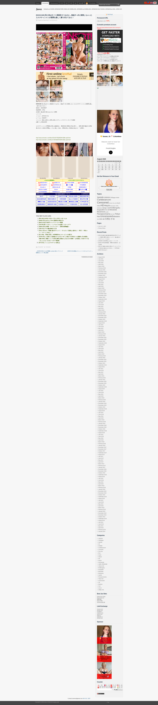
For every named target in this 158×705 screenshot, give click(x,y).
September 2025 (102, 277)
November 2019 (102, 405)
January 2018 (101, 445)
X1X (98, 219)
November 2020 (102, 383)
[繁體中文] (148, 2)
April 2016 (101, 484)
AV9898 (117, 197)
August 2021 (101, 366)
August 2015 (101, 498)
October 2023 (101, 319)
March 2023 (101, 332)
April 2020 (101, 396)
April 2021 (101, 374)
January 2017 (101, 467)
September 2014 (102, 518)
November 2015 (102, 493)
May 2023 (100, 328)
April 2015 (101, 505)
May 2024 (100, 306)
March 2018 (101, 441)
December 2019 (102, 403)
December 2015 (102, 491)
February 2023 (102, 334)
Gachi (118, 203)
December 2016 (102, 469)
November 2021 (102, 361)
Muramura (101, 212)
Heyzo (107, 205)
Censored (45, 3)
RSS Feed (110, 14)
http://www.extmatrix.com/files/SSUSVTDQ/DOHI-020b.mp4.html (53, 137)
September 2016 (102, 474)
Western (116, 216)
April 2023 (101, 330)
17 (98, 167)
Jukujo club (106, 208)
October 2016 (101, 473)
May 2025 (100, 284)
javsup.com (100, 610)
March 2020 (101, 398)
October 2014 (101, 516)
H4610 (98, 205)
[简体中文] (145, 2)
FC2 (62, 3)
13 (109, 166)
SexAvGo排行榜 (101, 602)
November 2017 (102, 449)
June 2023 (101, 326)
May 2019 (100, 416)
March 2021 (101, 376)
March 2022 (101, 354)
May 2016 (100, 482)
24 (98, 169)
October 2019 (101, 407)
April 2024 (101, 308)
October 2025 (101, 275)
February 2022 (102, 356)
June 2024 (101, 304)
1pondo (100, 197)
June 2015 (101, 502)
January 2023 (101, 335)
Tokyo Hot (100, 578)
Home (38, 3)
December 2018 (102, 425)
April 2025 (101, 286)
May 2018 (100, 438)
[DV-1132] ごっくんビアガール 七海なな (49, 242)
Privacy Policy (101, 228)
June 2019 (101, 414)
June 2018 (101, 436)
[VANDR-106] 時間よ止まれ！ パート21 (108, 240)
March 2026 (101, 266)
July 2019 (100, 412)
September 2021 (102, 365)
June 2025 (101, 282)
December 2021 (102, 359)
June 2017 (101, 458)
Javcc (39, 9)
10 (98, 166)
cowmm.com (100, 613)
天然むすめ (110, 219)
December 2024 (102, 293)
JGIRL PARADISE (102, 564)
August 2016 (101, 476)
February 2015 (102, 509)
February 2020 (102, 399)
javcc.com (56, 702)
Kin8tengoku (115, 208)
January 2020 (101, 401)
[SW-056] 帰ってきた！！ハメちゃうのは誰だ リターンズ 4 (54, 224)
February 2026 (102, 268)
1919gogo (112, 197)
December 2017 (102, 447)
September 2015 (102, 496)
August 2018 (101, 432)
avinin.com (99, 614)
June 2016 (101, 480)
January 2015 (101, 511)
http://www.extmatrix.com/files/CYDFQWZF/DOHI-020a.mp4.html (53, 139)
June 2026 (101, 260)
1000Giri (107, 197)
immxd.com (100, 618)
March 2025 (101, 288)
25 (102, 169)
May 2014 (100, 526)
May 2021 (100, 372)
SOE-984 (112, 214)
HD (67, 3)
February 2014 (102, 529)
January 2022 (101, 357)
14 (112, 166)
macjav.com (100, 609)
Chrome (110, 203)
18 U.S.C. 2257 (102, 226)
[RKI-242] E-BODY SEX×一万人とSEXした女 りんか (53, 218)
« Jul (98, 172)
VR (71, 3)
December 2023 (102, 315)
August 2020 (101, 388)
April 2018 (101, 440)
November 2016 (102, 471)
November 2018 (102, 427)
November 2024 (102, 295)
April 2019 (101, 418)
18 (102, 167)
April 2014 (101, 527)
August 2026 (101, 257)
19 (105, 167)
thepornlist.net (100, 598)
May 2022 (100, 350)
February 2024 (102, 312)
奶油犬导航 (99, 600)
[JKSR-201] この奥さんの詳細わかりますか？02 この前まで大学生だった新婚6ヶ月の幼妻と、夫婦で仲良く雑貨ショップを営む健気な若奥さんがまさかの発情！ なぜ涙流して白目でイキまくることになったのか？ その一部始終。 (64, 238)
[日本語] (155, 2)
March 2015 (101, 507)
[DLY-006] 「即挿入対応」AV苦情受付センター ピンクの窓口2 (55, 234)
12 (105, 166)
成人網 (81, 3)
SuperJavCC (46, 20)
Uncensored (54, 3)
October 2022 (101, 341)
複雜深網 (99, 599)
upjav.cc (99, 615)
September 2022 (102, 343)
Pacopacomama (103, 214)
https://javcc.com (102, 21)
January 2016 (101, 489)
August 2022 (101, 345)
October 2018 (101, 429)
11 (102, 166)
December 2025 (102, 271)
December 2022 (102, 337)
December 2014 (102, 513)
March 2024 (101, 310)
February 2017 (102, 465)
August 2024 (101, 301)
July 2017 (100, 456)
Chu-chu (114, 203)
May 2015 (100, 504)
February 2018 (102, 443)
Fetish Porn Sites (101, 596)
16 (119, 166)
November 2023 (102, 317)
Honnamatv (112, 205)
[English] (152, 2)
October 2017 (101, 451)
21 (112, 167)
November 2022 (102, 339)
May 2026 (100, 262)
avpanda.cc (100, 616)
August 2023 (101, 323)
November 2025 (102, 273)
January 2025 (101, 292)
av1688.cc (99, 611)
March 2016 (101, 485)
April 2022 (101, 352)
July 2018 (100, 434)
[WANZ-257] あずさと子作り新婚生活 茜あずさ (51, 220)
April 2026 (101, 264)
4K (75, 3)
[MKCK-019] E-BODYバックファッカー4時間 (51, 222)
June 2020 (101, 392)
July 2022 (100, 346)
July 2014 (100, 522)
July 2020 (100, 390)
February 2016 (102, 487)
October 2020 (101, 385)
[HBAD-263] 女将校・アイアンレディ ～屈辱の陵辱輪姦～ (54, 226)
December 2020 (102, 381)
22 (116, 167)
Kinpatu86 (100, 210)
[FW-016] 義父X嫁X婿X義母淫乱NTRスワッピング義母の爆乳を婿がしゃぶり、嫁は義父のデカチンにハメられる (109, 237)
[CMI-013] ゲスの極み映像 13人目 (48, 228)
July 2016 (100, 478)
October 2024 (101, 297)
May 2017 (100, 460)
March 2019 (101, 420)
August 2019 (101, 410)
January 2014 (101, 531)
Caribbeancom (104, 200)
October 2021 (101, 363)
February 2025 (102, 290)
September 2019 (102, 409)
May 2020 (100, 394)
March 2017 (101, 463)
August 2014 (101, 520)
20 (109, 167)
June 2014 (101, 524)
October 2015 (101, 495)
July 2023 (100, 324)
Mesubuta (113, 210)
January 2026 (101, 270)
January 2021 (101, 379)
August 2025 (101, 279)
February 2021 (102, 377)
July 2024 (100, 302)
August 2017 (101, 454)
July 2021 (100, 368)
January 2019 (101, 423)
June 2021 (101, 370)
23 (119, 167)
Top (108, 702)
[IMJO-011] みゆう (102, 250)
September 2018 (102, 431)
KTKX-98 (106, 210)
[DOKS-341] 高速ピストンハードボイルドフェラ (80, 251)
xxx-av (102, 219)
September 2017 (102, 452)
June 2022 (101, 348)
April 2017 (101, 462)
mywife (106, 212)
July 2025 (100, 281)
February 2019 (102, 421)
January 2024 (101, 313)
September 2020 (102, 387)
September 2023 (102, 321)
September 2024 (102, 299)
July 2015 (100, 500)
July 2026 (100, 259)
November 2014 (102, 515)
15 (116, 166)
